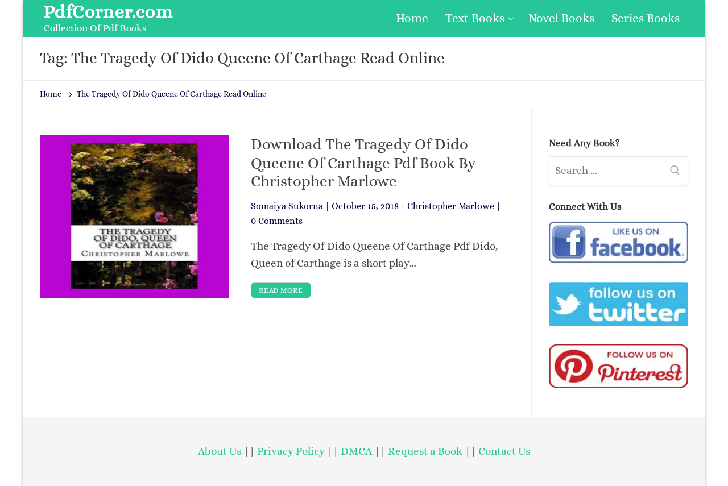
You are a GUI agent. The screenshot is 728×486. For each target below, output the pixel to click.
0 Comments (277, 220)
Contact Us (504, 451)
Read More (281, 290)
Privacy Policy (291, 451)
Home (50, 93)
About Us (219, 451)
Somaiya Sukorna (287, 206)
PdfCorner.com (108, 11)
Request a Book (426, 451)
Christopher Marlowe (450, 206)
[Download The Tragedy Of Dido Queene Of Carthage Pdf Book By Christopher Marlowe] (134, 216)
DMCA (356, 451)
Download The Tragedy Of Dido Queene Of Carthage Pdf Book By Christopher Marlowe (363, 163)
